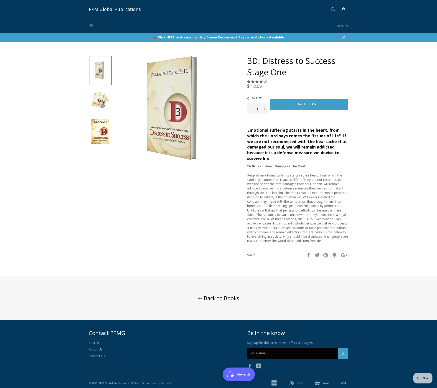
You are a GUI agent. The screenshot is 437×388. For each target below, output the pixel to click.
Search (94, 342)
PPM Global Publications (115, 9)
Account (342, 26)
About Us (95, 349)
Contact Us (97, 356)
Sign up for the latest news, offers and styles (280, 342)
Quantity (254, 98)
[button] (257, 81)
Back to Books (221, 298)
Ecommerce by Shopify (156, 383)
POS (133, 383)
